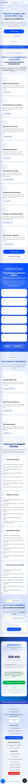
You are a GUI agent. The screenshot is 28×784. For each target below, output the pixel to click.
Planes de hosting (14, 773)
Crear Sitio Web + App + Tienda (14, 682)
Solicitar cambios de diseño (15, 759)
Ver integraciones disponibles (14, 745)
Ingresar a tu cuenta (14, 747)
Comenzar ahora (14, 31)
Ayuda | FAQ (15, 756)
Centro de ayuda (15, 762)
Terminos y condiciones (15, 767)
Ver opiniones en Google (14, 256)
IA (24, 780)
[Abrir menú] (25, 2)
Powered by (14, 625)
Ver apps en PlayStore (15, 770)
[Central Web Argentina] (5, 2)
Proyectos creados (15, 754)
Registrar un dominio (15, 764)
